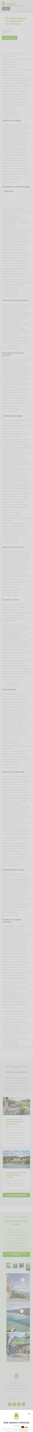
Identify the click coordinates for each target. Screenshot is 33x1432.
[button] (3, 1428)
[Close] (29, 1413)
